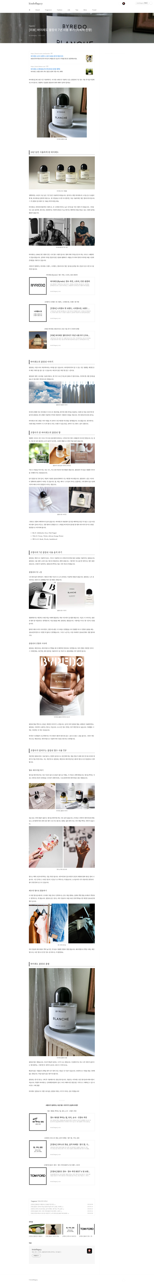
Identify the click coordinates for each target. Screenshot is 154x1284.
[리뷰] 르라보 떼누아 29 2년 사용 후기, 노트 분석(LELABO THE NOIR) (49, 1213)
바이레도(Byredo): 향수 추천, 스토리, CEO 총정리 (62, 275)
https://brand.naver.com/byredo (40, 53)
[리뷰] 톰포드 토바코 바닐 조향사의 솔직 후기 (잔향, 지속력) (46, 1206)
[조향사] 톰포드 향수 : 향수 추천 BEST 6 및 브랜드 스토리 (62, 1165)
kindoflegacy (36, 3)
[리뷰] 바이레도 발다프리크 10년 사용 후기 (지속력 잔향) (61, 329)
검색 (119, 3)
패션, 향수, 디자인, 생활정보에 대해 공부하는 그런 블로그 (46, 1252)
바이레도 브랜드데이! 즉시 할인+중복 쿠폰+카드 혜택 (47, 71)
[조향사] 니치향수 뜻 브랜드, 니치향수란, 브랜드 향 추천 (62, 302)
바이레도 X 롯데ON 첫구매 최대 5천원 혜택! (45, 69)
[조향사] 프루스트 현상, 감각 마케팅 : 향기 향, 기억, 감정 (61, 1138)
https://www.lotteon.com (38, 66)
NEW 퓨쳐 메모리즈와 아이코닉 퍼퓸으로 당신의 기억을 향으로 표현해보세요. (54, 58)
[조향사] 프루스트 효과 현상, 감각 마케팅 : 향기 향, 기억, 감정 (46, 1209)
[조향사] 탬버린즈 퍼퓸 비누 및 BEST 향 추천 (42, 1204)
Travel (94, 10)
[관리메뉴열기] (151, 3)
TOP (123, 1280)
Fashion (59, 10)
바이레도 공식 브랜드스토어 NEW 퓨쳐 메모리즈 (47, 56)
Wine (85, 10)
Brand (38, 10)
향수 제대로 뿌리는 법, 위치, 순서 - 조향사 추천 (61, 1111)
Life (69, 10)
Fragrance (48, 10)
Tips (76, 10)
